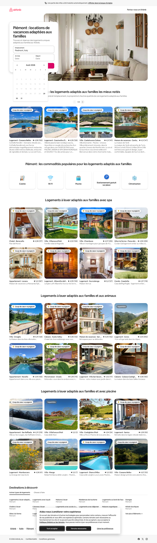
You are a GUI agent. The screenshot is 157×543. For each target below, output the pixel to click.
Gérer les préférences (105, 529)
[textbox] (23, 58)
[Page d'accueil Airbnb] (15, 9)
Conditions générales (47, 539)
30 (17, 98)
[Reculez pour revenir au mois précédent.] (17, 65)
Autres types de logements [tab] (19, 492)
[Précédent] (74, 102)
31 (21, 98)
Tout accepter (52, 529)
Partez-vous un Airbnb (136, 9)
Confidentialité (31, 539)
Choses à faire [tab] (39, 492)
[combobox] (33, 50)
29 (44, 94)
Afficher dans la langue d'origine (100, 3)
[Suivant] (82, 102)
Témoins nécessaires (78, 529)
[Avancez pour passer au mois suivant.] (44, 65)
